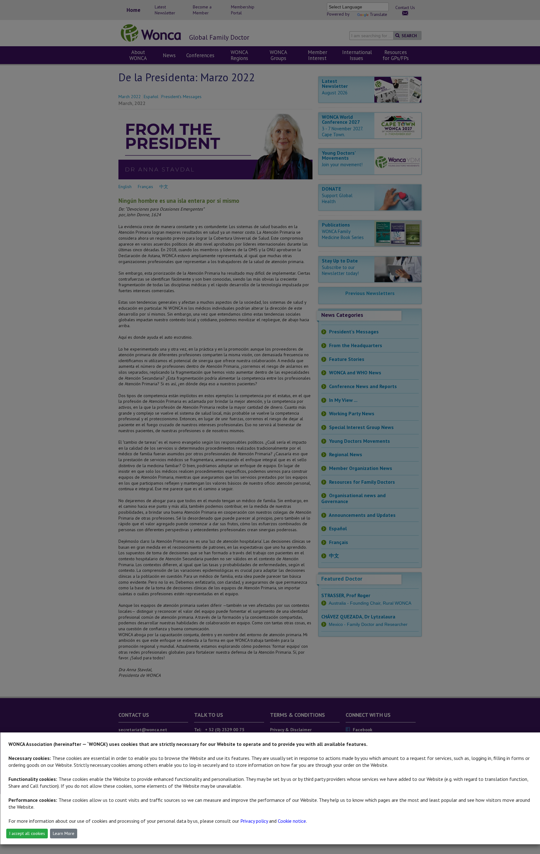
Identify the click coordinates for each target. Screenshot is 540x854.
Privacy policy (254, 821)
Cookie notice (292, 821)
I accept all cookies (27, 833)
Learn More (63, 833)
